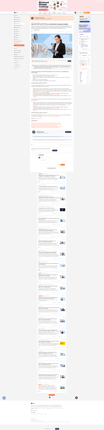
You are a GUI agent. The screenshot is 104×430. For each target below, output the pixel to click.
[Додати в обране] (71, 31)
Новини (83, 36)
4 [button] (81, 60)
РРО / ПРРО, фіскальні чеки (47, 206)
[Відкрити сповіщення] (77, 12)
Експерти (35, 405)
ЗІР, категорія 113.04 (38, 118)
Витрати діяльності (41, 317)
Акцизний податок (33, 22)
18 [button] (81, 63)
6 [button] (84, 60)
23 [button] (88, 63)
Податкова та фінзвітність (42, 250)
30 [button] (88, 64)
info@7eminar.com (35, 410)
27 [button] (84, 64)
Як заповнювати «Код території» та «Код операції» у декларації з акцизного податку (46, 126)
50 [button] (53, 397)
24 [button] (80, 64)
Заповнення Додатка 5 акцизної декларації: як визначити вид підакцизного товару (46, 124)
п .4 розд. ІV (49, 116)
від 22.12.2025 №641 (39, 92)
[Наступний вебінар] (89, 19)
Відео (80, 36)
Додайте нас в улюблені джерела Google (51, 60)
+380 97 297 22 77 (48, 408)
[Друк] (58, 31)
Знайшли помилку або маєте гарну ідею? (56, 406)
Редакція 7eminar (37, 29)
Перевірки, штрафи (41, 306)
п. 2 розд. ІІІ (44, 116)
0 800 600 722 (39, 408)
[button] (55, 397)
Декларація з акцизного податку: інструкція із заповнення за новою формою (45, 127)
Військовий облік (44, 173)
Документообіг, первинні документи (47, 284)
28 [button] (85, 64)
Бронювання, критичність (46, 195)
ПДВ (39, 239)
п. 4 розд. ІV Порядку (55, 94)
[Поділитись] (70, 31)
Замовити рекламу (98, 1)
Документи (87, 36)
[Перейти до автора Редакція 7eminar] (33, 132)
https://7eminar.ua (40, 139)
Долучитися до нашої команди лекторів (43, 405)
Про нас (16, 68)
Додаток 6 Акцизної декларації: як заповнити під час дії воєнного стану (44, 125)
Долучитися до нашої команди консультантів (37, 406)
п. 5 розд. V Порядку (55, 116)
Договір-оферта (33, 418)
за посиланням (62, 136)
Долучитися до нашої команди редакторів (55, 405)
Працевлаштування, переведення (43, 339)
